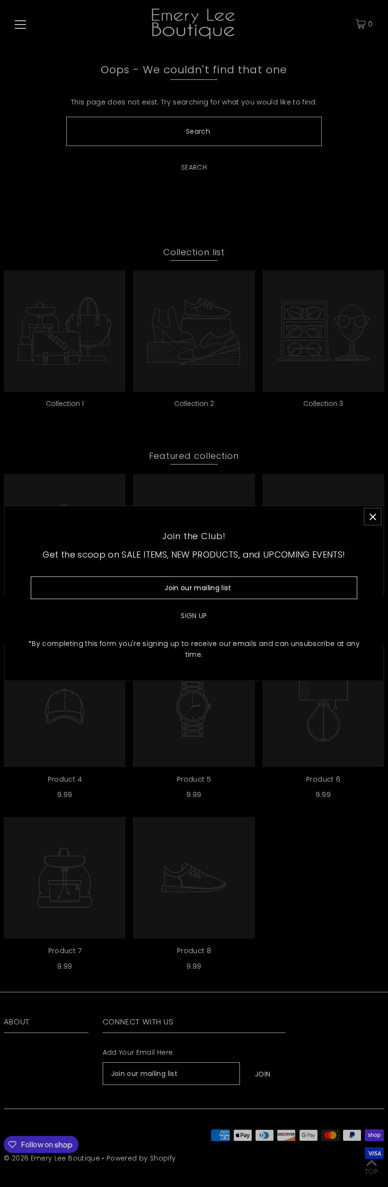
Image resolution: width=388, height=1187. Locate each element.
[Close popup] (372, 516)
